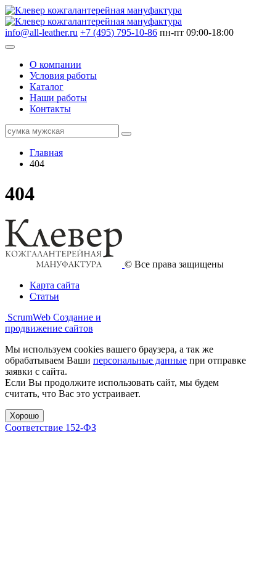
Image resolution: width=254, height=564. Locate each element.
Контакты (50, 109)
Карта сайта (55, 285)
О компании (55, 64)
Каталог (46, 86)
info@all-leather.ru (41, 32)
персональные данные (140, 360)
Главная (46, 152)
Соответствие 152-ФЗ (50, 427)
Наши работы (58, 97)
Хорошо (24, 415)
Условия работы (63, 75)
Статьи (44, 296)
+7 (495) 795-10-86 (118, 32)
